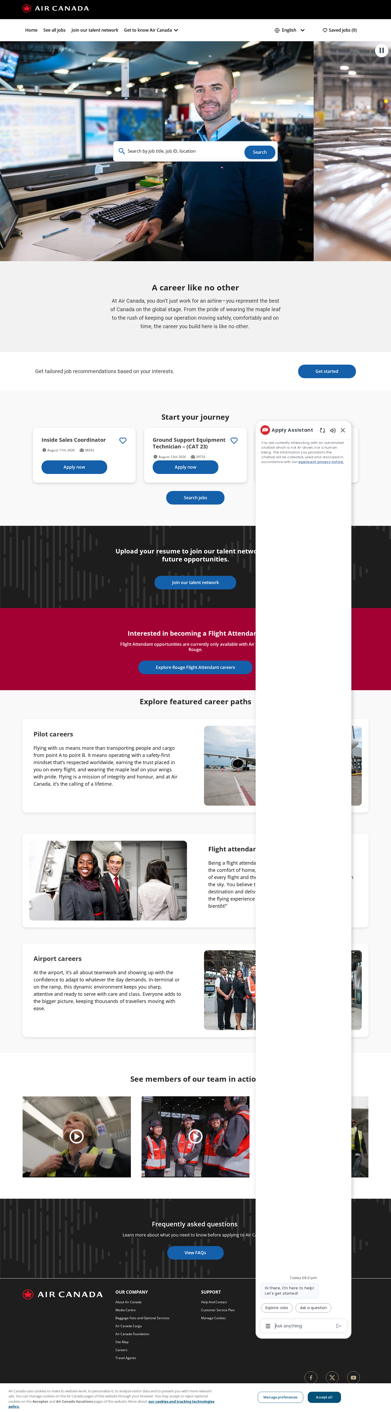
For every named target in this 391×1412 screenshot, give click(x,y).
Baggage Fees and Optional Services (142, 1318)
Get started (326, 371)
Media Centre (125, 1310)
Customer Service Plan (218, 1310)
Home (31, 30)
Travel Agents (125, 1358)
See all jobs (54, 30)
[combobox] (179, 151)
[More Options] (268, 1326)
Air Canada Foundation (132, 1334)
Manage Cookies (213, 1318)
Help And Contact (214, 1302)
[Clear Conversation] (322, 430)
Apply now (74, 467)
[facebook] (311, 1377)
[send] (339, 1326)
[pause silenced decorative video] (381, 50)
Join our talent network (95, 30)
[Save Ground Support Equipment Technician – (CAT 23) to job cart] (234, 440)
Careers (121, 1350)
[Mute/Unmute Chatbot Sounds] (333, 430)
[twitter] (332, 1377)
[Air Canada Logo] (55, 8)
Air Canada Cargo (128, 1326)
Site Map (121, 1342)
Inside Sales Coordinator (73, 439)
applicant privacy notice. (321, 462)
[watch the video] (76, 1137)
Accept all (324, 1397)
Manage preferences (280, 1397)
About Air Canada (128, 1302)
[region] (195, 1397)
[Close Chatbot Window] (342, 430)
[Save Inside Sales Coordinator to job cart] (123, 440)
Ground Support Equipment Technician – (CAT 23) (189, 443)
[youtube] (353, 1377)
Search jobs (195, 498)
